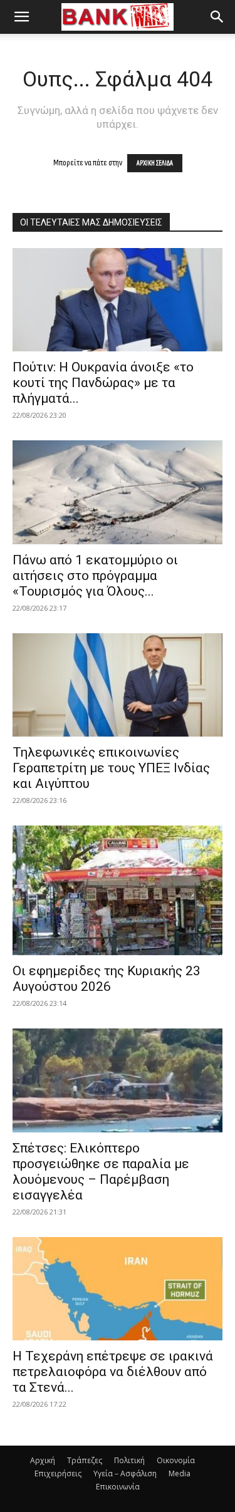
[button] (21, 17)
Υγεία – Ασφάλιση (125, 1473)
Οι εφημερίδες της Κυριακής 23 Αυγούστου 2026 (107, 978)
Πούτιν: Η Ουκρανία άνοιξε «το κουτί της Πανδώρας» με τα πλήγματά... (103, 383)
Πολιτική (129, 1460)
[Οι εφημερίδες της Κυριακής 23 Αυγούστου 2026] (117, 890)
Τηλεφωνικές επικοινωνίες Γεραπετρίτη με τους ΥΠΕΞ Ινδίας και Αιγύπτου (111, 768)
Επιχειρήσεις (57, 1473)
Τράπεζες (84, 1460)
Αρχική (42, 1460)
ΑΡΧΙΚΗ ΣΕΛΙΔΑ (155, 163)
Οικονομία (176, 1460)
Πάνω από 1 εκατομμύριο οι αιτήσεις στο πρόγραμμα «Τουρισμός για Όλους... (95, 575)
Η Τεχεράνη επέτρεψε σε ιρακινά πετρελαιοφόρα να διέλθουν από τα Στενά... (113, 1372)
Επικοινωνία (118, 1486)
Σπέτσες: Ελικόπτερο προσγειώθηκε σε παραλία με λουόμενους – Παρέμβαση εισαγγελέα (101, 1172)
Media (180, 1473)
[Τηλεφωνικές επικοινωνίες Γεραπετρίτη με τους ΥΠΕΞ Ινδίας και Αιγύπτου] (117, 685)
